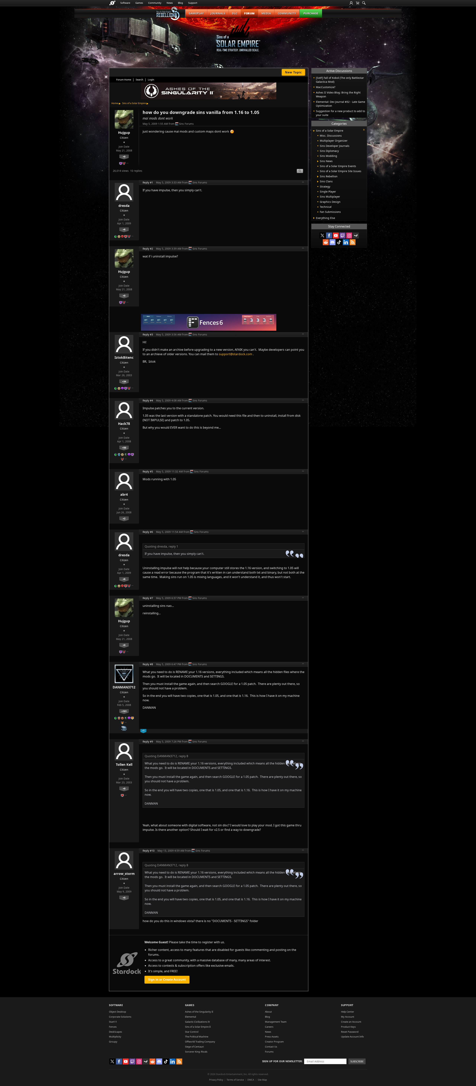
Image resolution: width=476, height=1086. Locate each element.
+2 (124, 518)
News (170, 2)
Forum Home (123, 79)
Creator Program (274, 1041)
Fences (113, 1026)
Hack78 (124, 423)
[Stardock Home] (112, 3)
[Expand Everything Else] (314, 218)
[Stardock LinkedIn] (345, 242)
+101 (124, 711)
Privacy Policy (216, 1079)
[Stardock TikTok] (339, 242)
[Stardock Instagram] (349, 235)
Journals (217, 13)
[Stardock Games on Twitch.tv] (342, 235)
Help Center (347, 1011)
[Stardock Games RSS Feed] (352, 242)
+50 (124, 447)
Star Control (191, 1031)
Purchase (310, 13)
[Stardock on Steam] (356, 235)
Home (114, 103)
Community (154, 2)
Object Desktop (117, 1011)
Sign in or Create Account (167, 979)
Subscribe (357, 1061)
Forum (249, 13)
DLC (234, 13)
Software (125, 2)
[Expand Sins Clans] (318, 182)
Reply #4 (148, 400)
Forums (269, 1051)
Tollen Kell (124, 764)
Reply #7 (148, 598)
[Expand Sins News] (318, 161)
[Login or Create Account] (351, 3)
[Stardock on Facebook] (329, 235)
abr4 (124, 494)
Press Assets (272, 1036)
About (268, 1011)
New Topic (293, 72)
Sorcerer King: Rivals (196, 1051)
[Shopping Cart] (357, 3)
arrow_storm (124, 873)
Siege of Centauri (194, 1046)
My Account (347, 1016)
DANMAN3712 (124, 687)
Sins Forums (186, 123)
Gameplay (196, 13)
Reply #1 (148, 182)
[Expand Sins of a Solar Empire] (314, 131)
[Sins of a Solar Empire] (238, 37)
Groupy (113, 1041)
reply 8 (183, 756)
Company (272, 1005)
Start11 (113, 1021)
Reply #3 (148, 334)
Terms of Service (235, 1079)
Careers (269, 1026)
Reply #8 (148, 664)
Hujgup (124, 132)
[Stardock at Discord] (332, 242)
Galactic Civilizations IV (197, 1021)
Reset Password (349, 1031)
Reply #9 (148, 741)
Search (139, 79)
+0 (124, 156)
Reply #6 (148, 532)
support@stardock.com (235, 354)
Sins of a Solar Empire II (198, 1026)
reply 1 (173, 546)
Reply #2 (148, 248)
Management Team (276, 1021)
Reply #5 (148, 471)
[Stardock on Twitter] (322, 235)
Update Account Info (352, 1036)
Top (303, 182)
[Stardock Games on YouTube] (335, 235)
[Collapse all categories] (364, 130)
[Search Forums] (364, 3)
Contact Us (271, 1046)
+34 (124, 381)
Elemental (190, 1016)
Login (151, 79)
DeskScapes (115, 1031)
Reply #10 (149, 850)
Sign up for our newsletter (282, 1061)
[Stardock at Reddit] (325, 242)
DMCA (250, 1079)
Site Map (262, 1079)
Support (192, 2)
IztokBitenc (124, 357)
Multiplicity (115, 1036)
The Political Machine (196, 1036)
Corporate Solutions (120, 1016)
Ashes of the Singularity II (199, 1011)
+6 (124, 229)
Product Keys (348, 1026)
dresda (124, 205)
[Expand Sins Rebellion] (318, 176)
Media (266, 13)
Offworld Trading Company (200, 1041)
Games (139, 2)
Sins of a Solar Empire (134, 103)
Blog (180, 2)
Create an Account (351, 1021)
